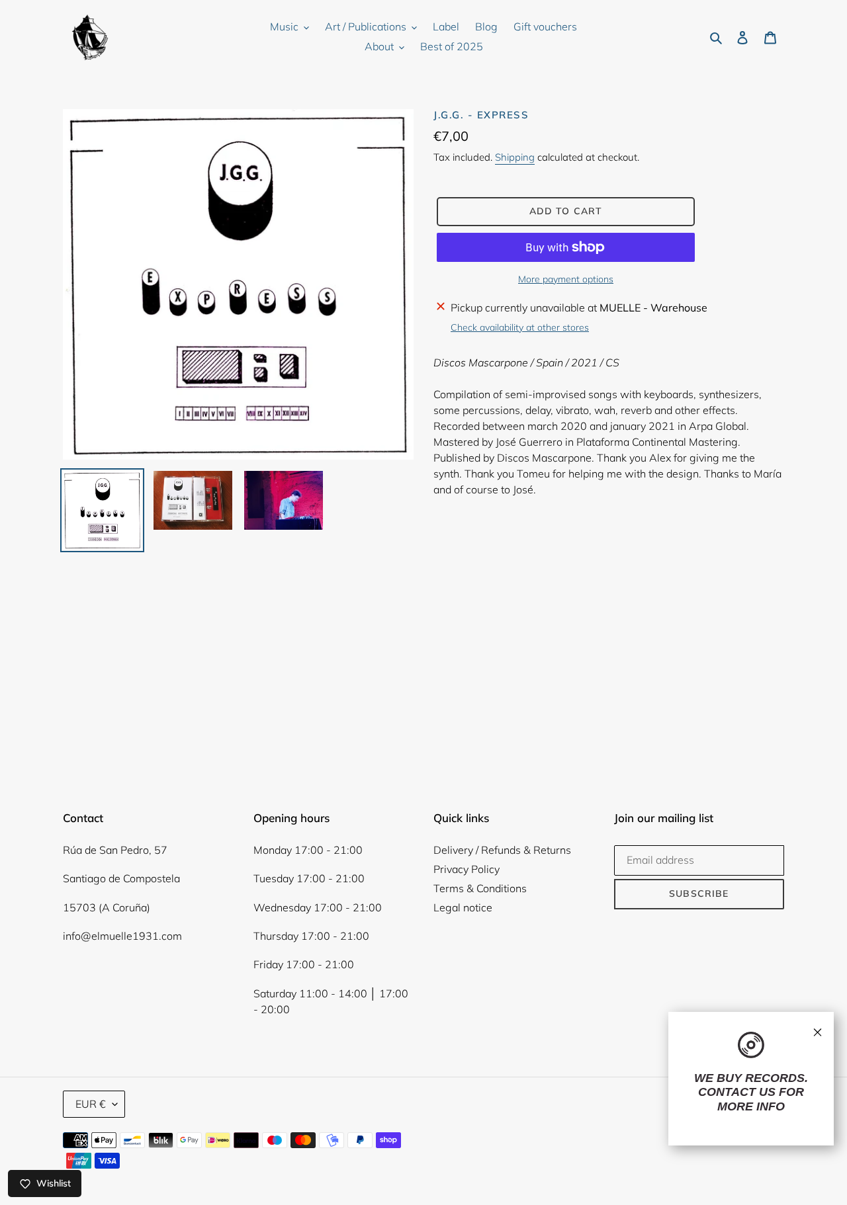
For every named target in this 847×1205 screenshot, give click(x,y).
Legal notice (462, 907)
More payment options (565, 279)
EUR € (90, 1103)
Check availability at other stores (520, 327)
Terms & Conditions (480, 888)
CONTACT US (737, 1092)
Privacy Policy (466, 869)
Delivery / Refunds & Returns (502, 849)
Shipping (515, 157)
